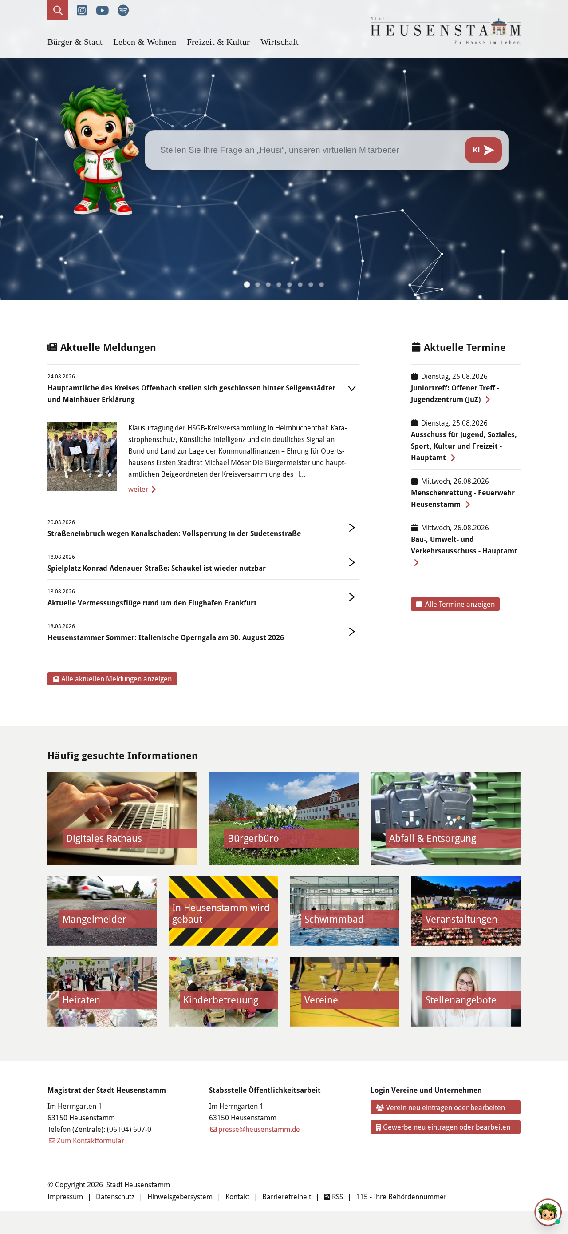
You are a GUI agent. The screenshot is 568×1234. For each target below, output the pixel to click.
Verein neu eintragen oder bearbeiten (445, 1107)
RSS (336, 1196)
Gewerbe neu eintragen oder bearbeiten (446, 1126)
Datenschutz (115, 1196)
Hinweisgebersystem (180, 1196)
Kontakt (237, 1196)
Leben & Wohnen (144, 42)
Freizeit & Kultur (218, 42)
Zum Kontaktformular (90, 1140)
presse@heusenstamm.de (259, 1129)
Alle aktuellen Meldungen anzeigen (116, 678)
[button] (247, 284)
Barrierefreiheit (286, 1196)
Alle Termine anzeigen (460, 604)
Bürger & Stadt (75, 42)
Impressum (65, 1196)
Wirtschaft (279, 42)
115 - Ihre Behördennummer (401, 1196)
